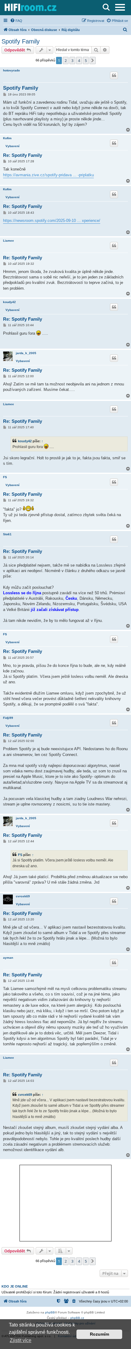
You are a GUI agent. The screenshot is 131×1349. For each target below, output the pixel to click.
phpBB (50, 1312)
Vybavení (12, 146)
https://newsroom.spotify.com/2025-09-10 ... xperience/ (51, 220)
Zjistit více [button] (20, 1340)
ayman (8, 957)
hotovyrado (11, 70)
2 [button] (66, 60)
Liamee (8, 240)
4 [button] (79, 60)
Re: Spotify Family (22, 155)
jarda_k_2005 (26, 353)
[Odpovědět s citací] (114, 75)
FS (5, 477)
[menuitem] (16, 20)
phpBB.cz (77, 1318)
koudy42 (9, 302)
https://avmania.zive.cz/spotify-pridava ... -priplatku (48, 175)
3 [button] (72, 60)
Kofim (7, 138)
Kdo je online (15, 1286)
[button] (93, 60)
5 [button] (86, 60)
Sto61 (7, 534)
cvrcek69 (23, 896)
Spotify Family (21, 41)
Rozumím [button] (99, 1334)
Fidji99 (8, 717)
